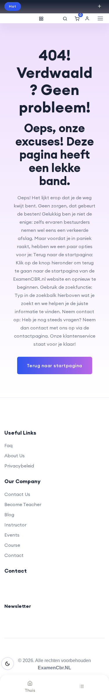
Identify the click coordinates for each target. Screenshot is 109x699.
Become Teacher (22, 504)
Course (12, 545)
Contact (14, 555)
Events (11, 535)
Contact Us (17, 494)
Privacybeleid (19, 466)
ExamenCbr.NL (54, 667)
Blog (9, 514)
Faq (8, 445)
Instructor (15, 525)
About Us (14, 455)
